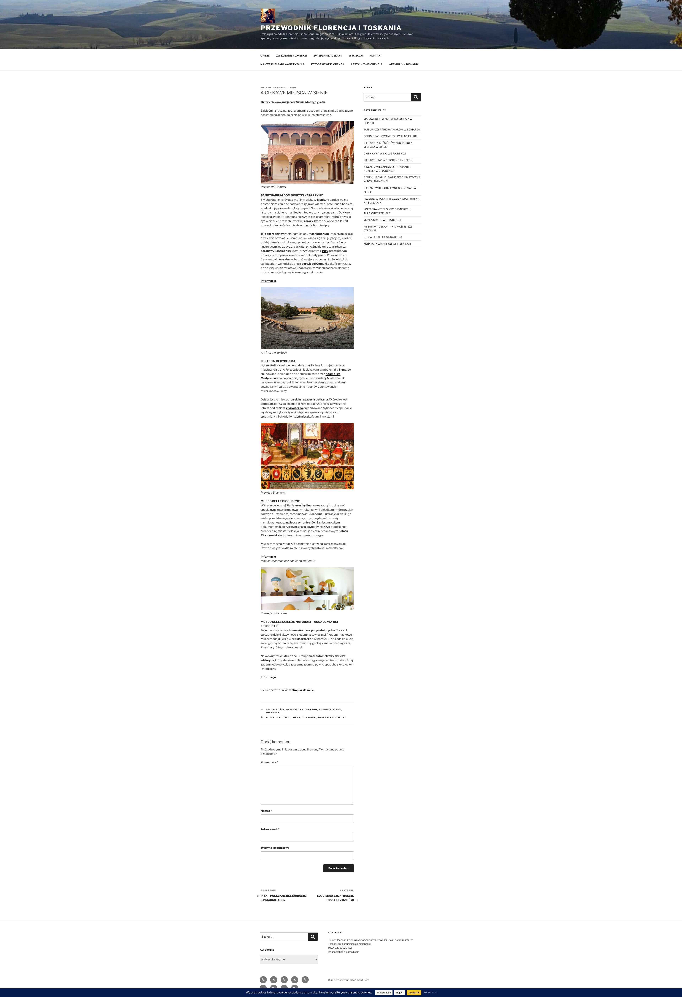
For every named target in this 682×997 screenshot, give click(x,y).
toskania (309, 717)
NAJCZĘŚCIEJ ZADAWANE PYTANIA (282, 64)
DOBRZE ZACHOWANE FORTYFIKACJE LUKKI (391, 136)
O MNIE (264, 55)
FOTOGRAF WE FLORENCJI (327, 64)
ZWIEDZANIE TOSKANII (327, 55)
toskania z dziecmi (332, 717)
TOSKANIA (273, 712)
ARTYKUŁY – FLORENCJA (366, 64)
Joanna (291, 87)
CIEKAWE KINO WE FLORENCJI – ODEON (388, 160)
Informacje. (269, 677)
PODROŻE (325, 709)
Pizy (325, 251)
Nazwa (266, 810)
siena (297, 717)
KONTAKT (376, 55)
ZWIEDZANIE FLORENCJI (291, 55)
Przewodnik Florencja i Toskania (331, 28)
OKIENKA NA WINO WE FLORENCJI (385, 153)
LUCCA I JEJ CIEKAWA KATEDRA (383, 237)
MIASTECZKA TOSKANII (301, 709)
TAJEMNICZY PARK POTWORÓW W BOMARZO (392, 129)
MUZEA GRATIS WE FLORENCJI (382, 219)
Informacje (268, 280)
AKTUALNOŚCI (275, 709)
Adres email (270, 829)
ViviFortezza (294, 408)
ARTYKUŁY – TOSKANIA (404, 64)
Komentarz (269, 762)
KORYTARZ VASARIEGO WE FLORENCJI (387, 243)
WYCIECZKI (356, 55)
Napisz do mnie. (304, 690)
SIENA (337, 709)
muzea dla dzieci (278, 717)
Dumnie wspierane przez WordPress (348, 979)
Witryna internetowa (275, 847)
